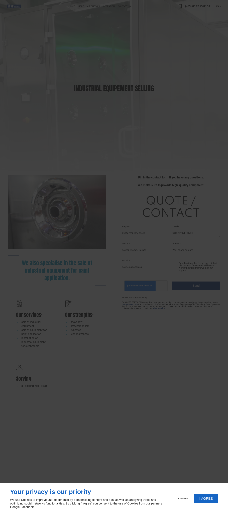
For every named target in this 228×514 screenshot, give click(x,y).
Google (15, 507)
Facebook (27, 507)
